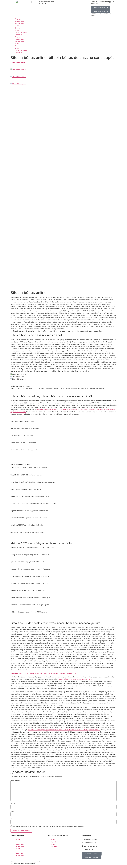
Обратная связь (21, 32)
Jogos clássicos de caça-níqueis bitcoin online (75, 679)
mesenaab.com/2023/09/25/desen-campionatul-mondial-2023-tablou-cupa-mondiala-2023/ (43, 673)
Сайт (12, 819)
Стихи (17, 28)
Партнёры (18, 35)
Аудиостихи (19, 21)
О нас (17, 30)
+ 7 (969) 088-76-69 (89, 843)
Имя (13, 804)
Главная (18, 19)
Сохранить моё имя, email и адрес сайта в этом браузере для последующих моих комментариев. (48, 826)
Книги (17, 26)
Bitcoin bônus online (18, 62)
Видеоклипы (19, 23)
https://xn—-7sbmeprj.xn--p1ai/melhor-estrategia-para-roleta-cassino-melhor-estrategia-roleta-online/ (64, 730)
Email (13, 811)
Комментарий (16, 780)
